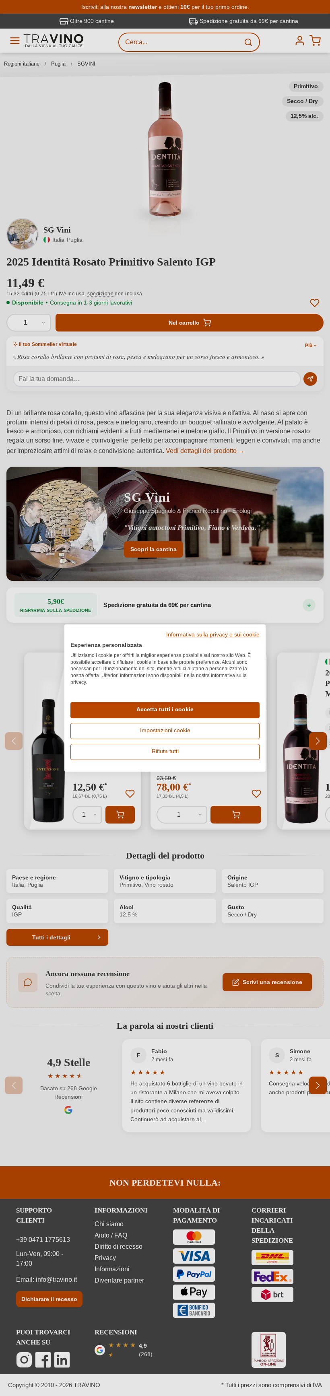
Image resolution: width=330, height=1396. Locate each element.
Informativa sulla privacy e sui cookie (213, 635)
